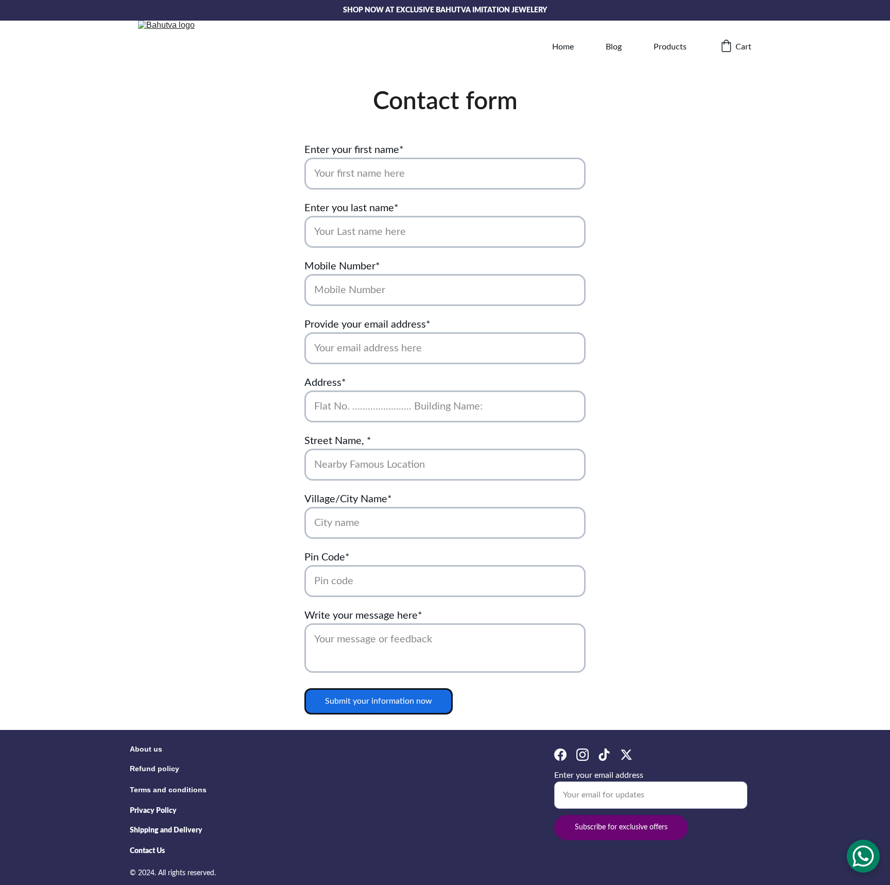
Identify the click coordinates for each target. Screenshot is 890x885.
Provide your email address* (367, 324)
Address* (325, 383)
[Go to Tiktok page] (604, 754)
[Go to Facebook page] (560, 754)
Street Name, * (337, 441)
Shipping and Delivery (166, 830)
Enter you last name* (351, 208)
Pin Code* (327, 557)
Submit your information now (378, 701)
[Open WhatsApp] (863, 856)
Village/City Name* (348, 499)
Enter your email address (598, 775)
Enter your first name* (354, 150)
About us (146, 749)
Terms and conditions (168, 790)
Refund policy (154, 768)
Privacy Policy (153, 810)
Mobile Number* (342, 266)
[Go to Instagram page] (582, 754)
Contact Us (147, 851)
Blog (614, 47)
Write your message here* (363, 615)
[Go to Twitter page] (626, 754)
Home (563, 47)
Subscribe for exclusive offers (621, 827)
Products (670, 47)
